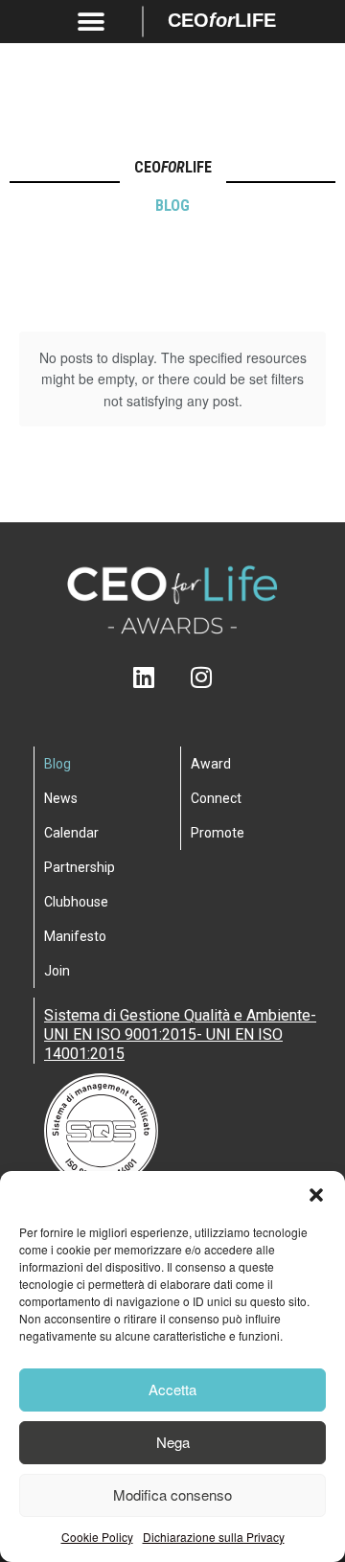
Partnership (79, 867)
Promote (217, 832)
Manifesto (75, 936)
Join (57, 970)
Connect (216, 798)
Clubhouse (76, 901)
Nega (173, 1442)
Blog (57, 763)
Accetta (172, 1389)
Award (211, 763)
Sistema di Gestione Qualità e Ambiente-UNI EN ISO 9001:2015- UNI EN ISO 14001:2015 (180, 1034)
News (61, 798)
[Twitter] (173, 677)
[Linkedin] (144, 677)
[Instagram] (202, 677)
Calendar (71, 832)
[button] (316, 1195)
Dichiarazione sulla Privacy (214, 1536)
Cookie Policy (97, 1536)
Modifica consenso (172, 1494)
